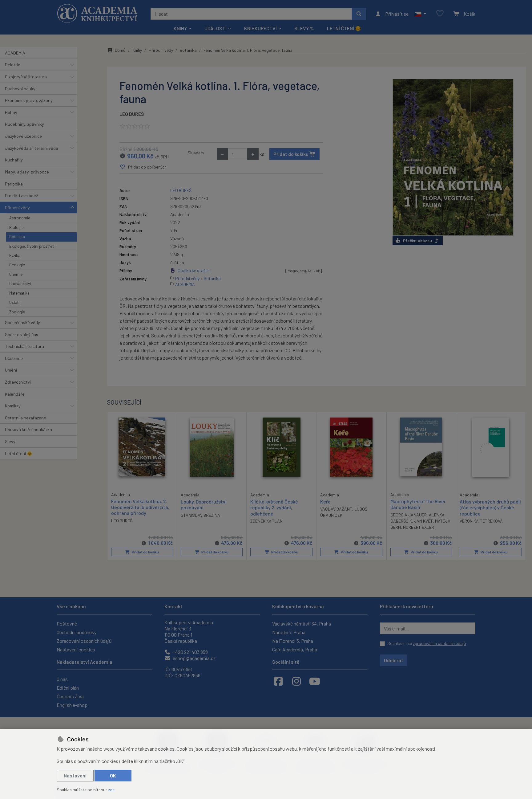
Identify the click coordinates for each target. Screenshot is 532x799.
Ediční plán (68, 688)
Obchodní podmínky (76, 632)
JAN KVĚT (423, 521)
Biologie (16, 227)
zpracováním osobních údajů (439, 643)
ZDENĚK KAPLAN (266, 521)
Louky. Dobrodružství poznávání (204, 504)
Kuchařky (14, 159)
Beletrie (12, 64)
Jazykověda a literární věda (31, 148)
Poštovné (67, 623)
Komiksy (13, 405)
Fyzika (14, 255)
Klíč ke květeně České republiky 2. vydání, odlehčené (274, 507)
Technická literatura (24, 346)
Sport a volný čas (21, 334)
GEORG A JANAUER (408, 514)
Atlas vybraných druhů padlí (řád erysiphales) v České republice (490, 507)
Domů (120, 50)
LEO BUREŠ (131, 114)
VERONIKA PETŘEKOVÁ (481, 521)
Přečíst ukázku (417, 240)
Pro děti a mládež (21, 195)
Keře (325, 501)
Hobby (11, 112)
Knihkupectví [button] (260, 28)
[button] (420, 14)
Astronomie (19, 217)
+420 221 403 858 (190, 652)
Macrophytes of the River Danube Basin (418, 504)
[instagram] (296, 681)
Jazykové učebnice (23, 136)
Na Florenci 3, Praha (292, 641)
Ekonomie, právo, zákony (29, 100)
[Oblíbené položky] (439, 13)
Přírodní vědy (17, 207)
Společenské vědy (22, 322)
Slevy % (304, 28)
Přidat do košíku (291, 154)
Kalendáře (15, 394)
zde (111, 789)
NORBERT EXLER (418, 527)
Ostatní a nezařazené (25, 417)
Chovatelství (20, 283)
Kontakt (173, 606)
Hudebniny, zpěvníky (24, 124)
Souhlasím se (426, 643)
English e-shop (72, 705)
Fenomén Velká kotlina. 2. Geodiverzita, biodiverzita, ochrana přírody (140, 507)
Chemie (15, 274)
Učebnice (14, 358)
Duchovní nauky (20, 88)
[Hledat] (359, 14)
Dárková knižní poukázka (28, 429)
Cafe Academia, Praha (294, 649)
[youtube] (314, 681)
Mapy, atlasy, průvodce (27, 171)
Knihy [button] (180, 28)
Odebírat (393, 660)
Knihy (137, 50)
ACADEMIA (15, 52)
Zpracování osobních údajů (84, 641)
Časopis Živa (70, 696)
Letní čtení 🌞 (344, 28)
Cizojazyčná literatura (26, 76)
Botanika (17, 236)
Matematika (19, 293)
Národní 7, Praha (288, 632)
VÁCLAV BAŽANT (336, 509)
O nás (62, 679)
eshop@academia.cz (194, 658)
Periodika (14, 183)
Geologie (17, 264)
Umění (11, 370)
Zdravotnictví (18, 382)
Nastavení (75, 775)
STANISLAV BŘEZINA (200, 515)
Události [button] (215, 28)
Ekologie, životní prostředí (32, 246)
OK (113, 775)
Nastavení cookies (76, 649)
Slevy (10, 441)
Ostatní (15, 302)
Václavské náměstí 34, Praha (301, 623)
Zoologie (17, 311)
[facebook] (278, 681)
